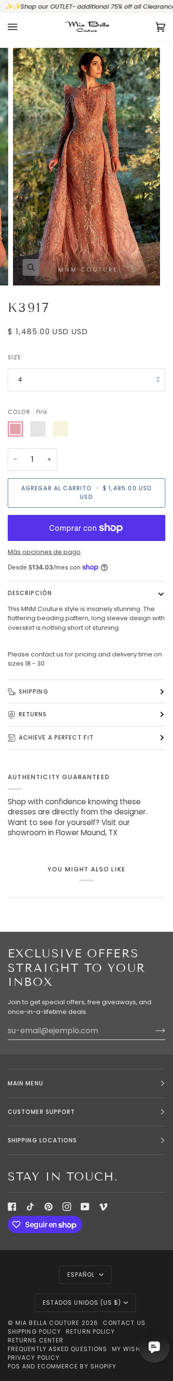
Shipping (34, 691)
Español (82, 1274)
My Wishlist (132, 1349)
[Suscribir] (152, 1031)
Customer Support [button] (41, 1112)
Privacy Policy (34, 1357)
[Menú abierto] (22, 27)
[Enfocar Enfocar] (86, 166)
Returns (33, 714)
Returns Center (35, 1340)
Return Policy (90, 1331)
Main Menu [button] (25, 1083)
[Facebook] (12, 1206)
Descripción (30, 593)
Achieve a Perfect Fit (56, 737)
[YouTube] (85, 1206)
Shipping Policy (34, 1331)
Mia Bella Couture (47, 1323)
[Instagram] (66, 1206)
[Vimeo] (103, 1206)
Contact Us (124, 1323)
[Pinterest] (48, 1206)
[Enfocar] (31, 267)
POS (14, 1366)
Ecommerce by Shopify (77, 1366)
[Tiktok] (30, 1206)
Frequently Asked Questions (57, 1349)
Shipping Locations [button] (42, 1140)
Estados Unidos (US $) (82, 1302)
